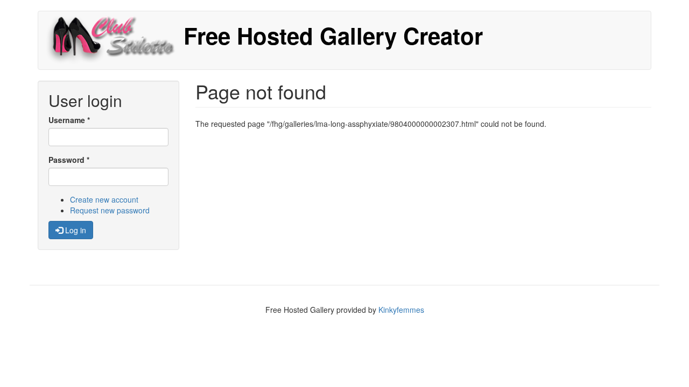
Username (69, 119)
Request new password (110, 210)
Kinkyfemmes (401, 309)
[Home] (115, 40)
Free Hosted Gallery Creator (333, 35)
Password (68, 159)
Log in (74, 230)
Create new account (104, 199)
